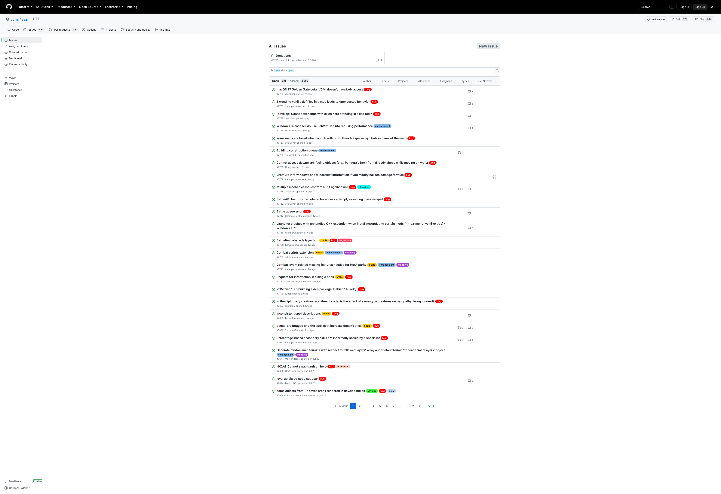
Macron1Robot (292, 358)
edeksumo (290, 257)
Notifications (658, 19)
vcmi (15, 19)
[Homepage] (9, 7)
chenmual (290, 305)
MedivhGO (290, 383)
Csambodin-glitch (294, 216)
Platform (23, 7)
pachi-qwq (290, 232)
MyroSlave (291, 318)
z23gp (288, 293)
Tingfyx (289, 167)
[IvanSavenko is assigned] (494, 177)
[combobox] (382, 70)
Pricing (132, 7)
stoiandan (290, 94)
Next (428, 405)
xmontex (289, 130)
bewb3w (289, 118)
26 (420, 405)
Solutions (43, 7)
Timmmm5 (290, 330)
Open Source (88, 7)
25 (414, 405)
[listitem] (384, 92)
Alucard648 (291, 155)
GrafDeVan (290, 142)
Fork (681, 19)
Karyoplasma (292, 106)
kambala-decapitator (296, 395)
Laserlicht (285, 60)
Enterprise (112, 7)
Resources (64, 7)
